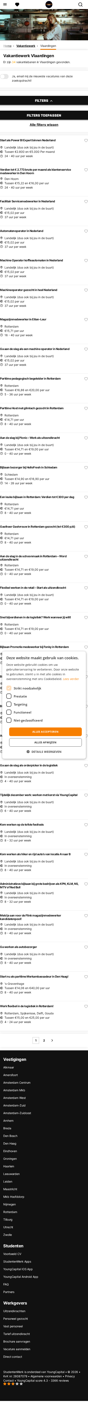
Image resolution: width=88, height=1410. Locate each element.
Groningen (10, 1158)
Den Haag (9, 1143)
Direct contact (12, 1356)
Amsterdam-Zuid (14, 1105)
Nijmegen (9, 1204)
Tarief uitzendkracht (16, 1334)
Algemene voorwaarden (46, 1376)
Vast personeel (13, 1326)
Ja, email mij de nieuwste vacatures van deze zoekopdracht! (42, 78)
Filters (42, 100)
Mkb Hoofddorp (13, 1196)
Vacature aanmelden (16, 1349)
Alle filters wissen (44, 125)
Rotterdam (10, 1212)
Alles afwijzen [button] (45, 742)
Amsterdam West (14, 1097)
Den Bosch (10, 1136)
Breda (7, 1128)
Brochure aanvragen (16, 1341)
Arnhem (8, 1120)
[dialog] (44, 705)
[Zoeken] (82, 4)
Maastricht (10, 1189)
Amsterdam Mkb (14, 1090)
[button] (44, 752)
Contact (8, 1380)
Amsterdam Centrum (16, 1082)
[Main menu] (4, 4)
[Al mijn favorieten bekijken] (17, 4)
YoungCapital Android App (20, 1276)
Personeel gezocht (15, 1318)
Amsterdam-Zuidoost (17, 1113)
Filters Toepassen (44, 115)
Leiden (7, 1181)
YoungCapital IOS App (18, 1269)
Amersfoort (10, 1075)
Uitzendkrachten (14, 1311)
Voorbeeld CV (12, 1254)
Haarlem (8, 1166)
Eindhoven (10, 1151)
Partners (8, 1292)
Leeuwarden (11, 1174)
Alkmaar (8, 1067)
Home (7, 46)
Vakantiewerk (25, 46)
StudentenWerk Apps (17, 1261)
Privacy (70, 1376)
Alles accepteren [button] (45, 731)
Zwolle (7, 1234)
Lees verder (71, 679)
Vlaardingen (48, 46)
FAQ (6, 1284)
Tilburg (7, 1219)
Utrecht (8, 1227)
